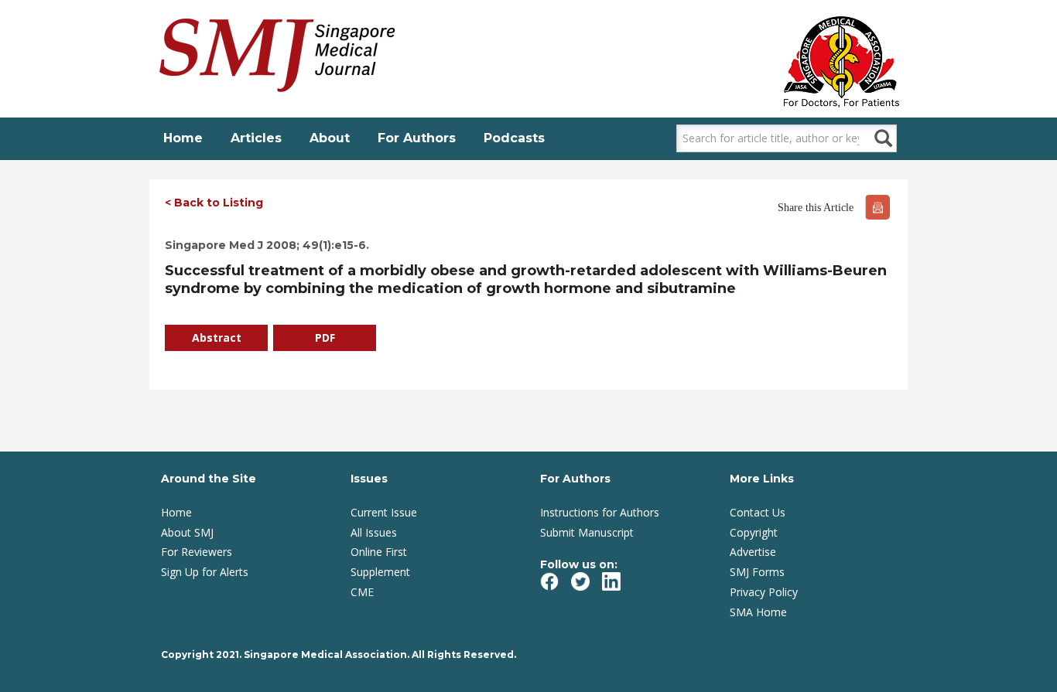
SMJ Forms (757, 571)
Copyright (754, 532)
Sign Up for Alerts (204, 571)
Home (183, 138)
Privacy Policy (764, 592)
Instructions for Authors (599, 512)
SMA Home (758, 612)
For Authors (417, 138)
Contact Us (757, 512)
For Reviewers (196, 551)
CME (362, 592)
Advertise (753, 551)
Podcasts (514, 138)
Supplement (380, 571)
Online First (379, 551)
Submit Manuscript (587, 532)
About (330, 138)
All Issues (374, 532)
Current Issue (384, 512)
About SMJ (187, 532)
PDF (325, 337)
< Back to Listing (214, 203)
